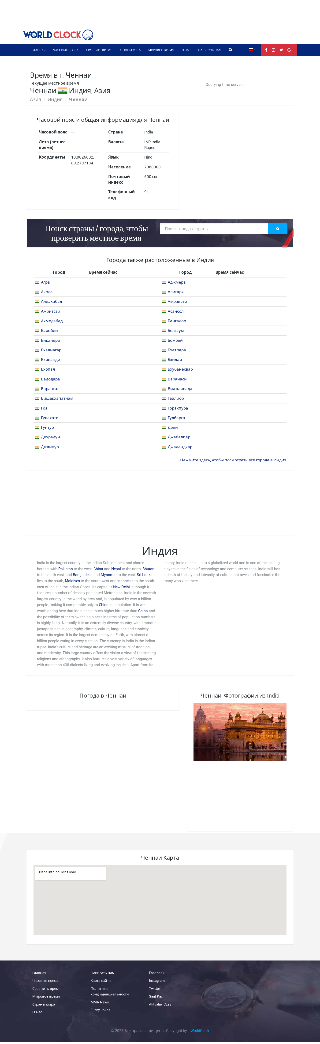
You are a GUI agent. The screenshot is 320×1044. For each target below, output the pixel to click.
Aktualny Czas (160, 1004)
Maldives (72, 581)
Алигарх (176, 291)
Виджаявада (180, 388)
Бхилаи (175, 359)
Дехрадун (50, 437)
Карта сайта (101, 981)
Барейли (49, 330)
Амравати (177, 301)
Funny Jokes (100, 1010)
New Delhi (121, 587)
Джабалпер (179, 437)
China (98, 569)
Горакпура (178, 408)
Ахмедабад (52, 321)
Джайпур (50, 446)
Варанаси (177, 379)
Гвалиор (176, 398)
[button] (252, 49)
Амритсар (50, 311)
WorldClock (199, 1031)
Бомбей (175, 340)
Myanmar (109, 575)
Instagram (157, 981)
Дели (173, 427)
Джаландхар (180, 446)
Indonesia (125, 581)
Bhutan (148, 569)
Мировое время (161, 49)
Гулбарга (176, 417)
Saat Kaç (156, 997)
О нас (186, 49)
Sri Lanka (145, 575)
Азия (35, 99)
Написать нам (210, 49)
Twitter (154, 989)
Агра (45, 282)
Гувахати (50, 417)
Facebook (156, 973)
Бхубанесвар (180, 369)
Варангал (50, 388)
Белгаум (176, 330)
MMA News (100, 1002)
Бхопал (48, 369)
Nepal (116, 569)
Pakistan (65, 569)
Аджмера (177, 282)
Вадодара (50, 379)
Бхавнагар (51, 350)
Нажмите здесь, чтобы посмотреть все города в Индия (233, 460)
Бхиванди (50, 359)
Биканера (50, 340)
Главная (38, 49)
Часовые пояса (65, 49)
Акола (47, 291)
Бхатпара (177, 350)
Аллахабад (51, 301)
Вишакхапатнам (57, 398)
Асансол (176, 311)
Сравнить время (99, 49)
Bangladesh (83, 575)
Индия (55, 99)
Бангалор (177, 321)
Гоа (44, 408)
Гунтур (47, 427)
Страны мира (130, 49)
